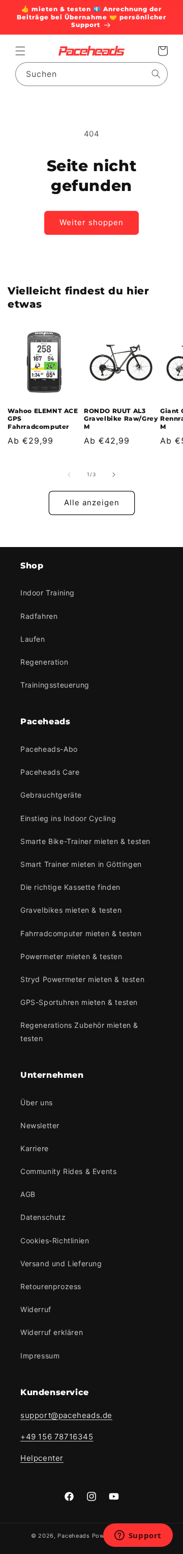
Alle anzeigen (91, 502)
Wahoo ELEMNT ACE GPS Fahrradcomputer (43, 418)
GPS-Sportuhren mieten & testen (79, 1002)
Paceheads (73, 1535)
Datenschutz (43, 1217)
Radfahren (38, 616)
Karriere (34, 1148)
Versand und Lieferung (61, 1263)
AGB (28, 1194)
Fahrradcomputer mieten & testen (81, 933)
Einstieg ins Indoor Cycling (68, 818)
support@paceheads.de (66, 1415)
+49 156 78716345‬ (57, 1436)
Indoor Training (47, 592)
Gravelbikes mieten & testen (70, 910)
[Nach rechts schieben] (114, 475)
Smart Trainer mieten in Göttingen (81, 864)
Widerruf (35, 1309)
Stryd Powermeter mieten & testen (82, 979)
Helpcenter (42, 1458)
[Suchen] (156, 74)
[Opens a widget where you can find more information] (138, 1536)
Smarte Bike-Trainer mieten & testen (85, 841)
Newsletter (39, 1125)
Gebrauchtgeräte (51, 794)
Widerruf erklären (51, 1332)
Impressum (39, 1355)
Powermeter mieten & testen (71, 956)
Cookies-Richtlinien (54, 1240)
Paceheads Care (49, 772)
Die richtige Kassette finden (70, 887)
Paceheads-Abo (49, 749)
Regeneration (44, 662)
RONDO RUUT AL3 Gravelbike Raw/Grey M (121, 418)
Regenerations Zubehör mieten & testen (79, 1031)
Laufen (32, 639)
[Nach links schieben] (69, 475)
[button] (20, 51)
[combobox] (91, 74)
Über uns (36, 1102)
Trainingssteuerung (54, 684)
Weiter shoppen (91, 222)
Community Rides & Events (68, 1171)
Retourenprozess (50, 1286)
